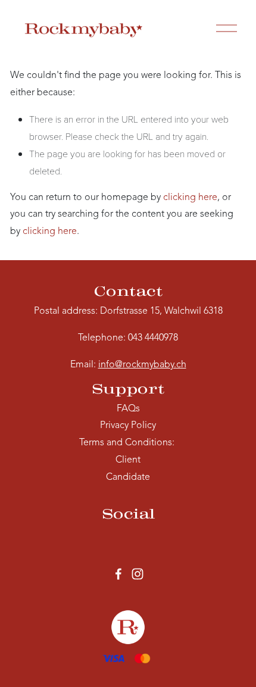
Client (128, 460)
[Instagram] (137, 574)
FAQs (128, 409)
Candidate (128, 477)
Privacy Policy (128, 425)
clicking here (190, 197)
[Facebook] (118, 574)
